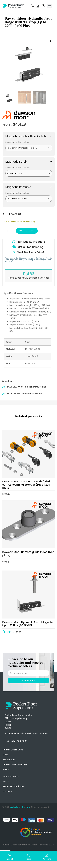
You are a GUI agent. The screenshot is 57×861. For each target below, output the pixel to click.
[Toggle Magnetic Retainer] (28, 187)
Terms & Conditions (13, 786)
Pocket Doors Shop (13, 749)
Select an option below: (17, 142)
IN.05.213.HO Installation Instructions (26, 386)
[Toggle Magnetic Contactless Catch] (28, 136)
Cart (5, 754)
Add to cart (26, 230)
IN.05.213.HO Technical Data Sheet (25, 393)
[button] (49, 6)
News (6, 769)
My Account (9, 759)
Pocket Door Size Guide (15, 764)
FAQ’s (6, 781)
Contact (7, 791)
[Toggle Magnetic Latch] (28, 162)
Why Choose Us (11, 776)
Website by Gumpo (20, 807)
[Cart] (32, 6)
